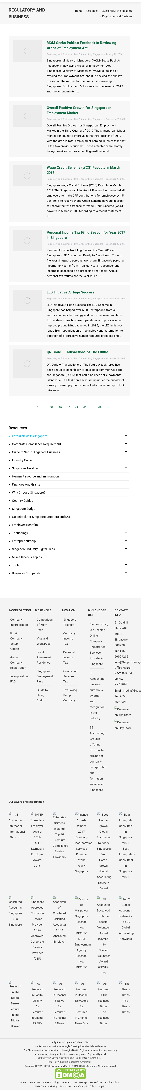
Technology (20, 533)
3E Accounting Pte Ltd (60, 1066)
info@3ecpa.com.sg (128, 662)
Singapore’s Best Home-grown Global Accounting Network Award (104, 868)
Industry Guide (22, 460)
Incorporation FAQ (19, 679)
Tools (16, 565)
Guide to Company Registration (18, 662)
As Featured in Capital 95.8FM (37, 1015)
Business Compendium (28, 573)
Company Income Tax (69, 638)
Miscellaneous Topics (27, 557)
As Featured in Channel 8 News (59, 1015)
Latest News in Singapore (29, 436)
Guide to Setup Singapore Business (36, 452)
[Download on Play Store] (123, 725)
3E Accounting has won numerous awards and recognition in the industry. (97, 695)
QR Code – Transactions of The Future (77, 352)
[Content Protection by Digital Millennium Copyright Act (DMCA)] (70, 1078)
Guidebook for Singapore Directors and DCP (41, 517)
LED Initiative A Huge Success (71, 292)
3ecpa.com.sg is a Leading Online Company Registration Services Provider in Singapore (99, 644)
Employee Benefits (25, 525)
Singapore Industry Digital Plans (33, 549)
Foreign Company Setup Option (16, 641)
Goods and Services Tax (70, 676)
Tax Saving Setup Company (70, 695)
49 (100, 407)
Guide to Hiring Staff (42, 695)
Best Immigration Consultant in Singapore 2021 (127, 863)
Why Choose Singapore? (28, 492)
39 (60, 407)
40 (68, 407)
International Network (17, 834)
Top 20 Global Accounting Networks (126, 930)
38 (52, 407)
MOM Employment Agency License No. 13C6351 (83, 953)
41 (76, 407)
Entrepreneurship (24, 541)
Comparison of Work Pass (45, 625)
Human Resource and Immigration (35, 476)
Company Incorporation (19, 622)
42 (85, 407)
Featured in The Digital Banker (15, 1017)
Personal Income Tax (69, 657)
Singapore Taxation (25, 468)
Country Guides (22, 500)
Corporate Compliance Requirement (36, 444)
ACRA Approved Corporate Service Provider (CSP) (37, 944)
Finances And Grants (26, 484)
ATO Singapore (15, 921)
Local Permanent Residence (44, 657)
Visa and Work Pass (44, 641)
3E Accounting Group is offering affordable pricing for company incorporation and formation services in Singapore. (98, 759)
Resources (18, 428)
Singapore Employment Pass (45, 676)
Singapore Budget (24, 508)
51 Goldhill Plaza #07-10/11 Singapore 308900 (122, 634)
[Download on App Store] (123, 712)
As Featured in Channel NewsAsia (81, 1015)
